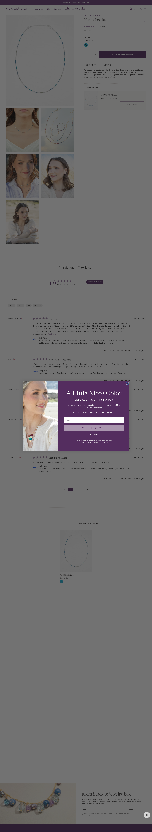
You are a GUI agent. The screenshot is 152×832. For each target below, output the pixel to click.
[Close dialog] (127, 383)
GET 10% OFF (94, 428)
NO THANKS (94, 435)
